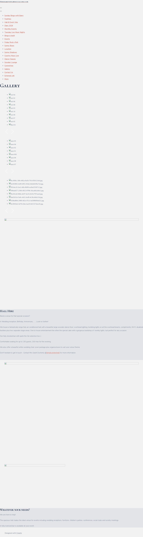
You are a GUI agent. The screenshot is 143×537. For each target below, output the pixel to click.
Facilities (7, 19)
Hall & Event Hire (11, 22)
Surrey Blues (9, 46)
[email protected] (53, 353)
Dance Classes (10, 59)
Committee (8, 66)
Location (7, 49)
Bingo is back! (9, 36)
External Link (9, 76)
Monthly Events (10, 29)
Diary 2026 (8, 26)
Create (19, 533)
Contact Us (8, 72)
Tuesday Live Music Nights (14, 32)
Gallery (7, 69)
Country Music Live (11, 56)
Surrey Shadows (10, 52)
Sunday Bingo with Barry (13, 15)
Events (7, 39)
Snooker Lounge (10, 62)
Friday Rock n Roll (11, 42)
